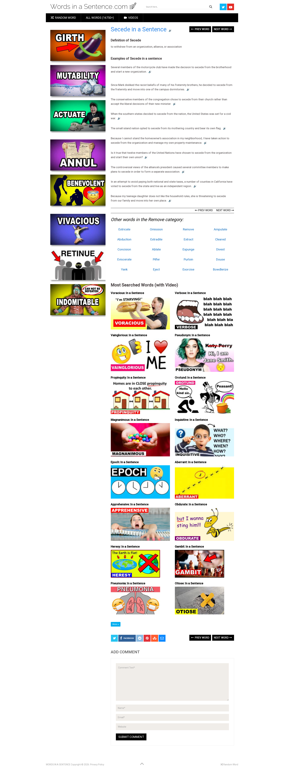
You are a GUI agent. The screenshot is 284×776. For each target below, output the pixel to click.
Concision (124, 249)
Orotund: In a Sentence (190, 377)
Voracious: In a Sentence (127, 293)
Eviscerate (124, 259)
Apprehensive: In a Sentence (130, 504)
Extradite (156, 239)
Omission (156, 229)
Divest (220, 249)
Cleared (220, 239)
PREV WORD (205, 210)
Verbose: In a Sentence (190, 293)
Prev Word (201, 29)
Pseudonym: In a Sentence (192, 335)
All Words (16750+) (100, 17)
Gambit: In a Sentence (189, 546)
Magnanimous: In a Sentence (130, 419)
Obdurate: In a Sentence (191, 504)
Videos (133, 17)
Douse (220, 259)
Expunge (188, 249)
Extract (188, 239)
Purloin (188, 259)
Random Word (65, 17)
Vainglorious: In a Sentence (129, 335)
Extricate (124, 229)
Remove (188, 229)
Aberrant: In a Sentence (190, 462)
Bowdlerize (220, 269)
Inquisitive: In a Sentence (191, 419)
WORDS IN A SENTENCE (58, 764)
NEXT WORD (223, 210)
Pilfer (156, 259)
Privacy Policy (97, 764)
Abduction (124, 239)
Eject (156, 269)
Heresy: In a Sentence (125, 546)
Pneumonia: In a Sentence (128, 583)
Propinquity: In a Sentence (128, 377)
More (115, 624)
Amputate (220, 229)
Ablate (156, 249)
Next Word (221, 29)
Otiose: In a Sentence (189, 583)
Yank (124, 269)
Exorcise (188, 269)
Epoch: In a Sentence (125, 462)
